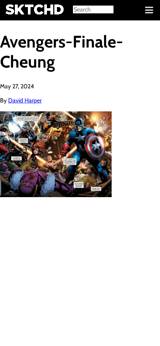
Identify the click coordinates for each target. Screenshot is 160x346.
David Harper (25, 100)
